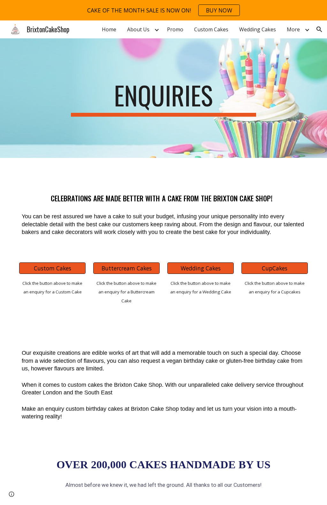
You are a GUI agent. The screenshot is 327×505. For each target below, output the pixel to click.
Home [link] (109, 29)
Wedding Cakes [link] (257, 29)
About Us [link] (138, 29)
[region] (163, 10)
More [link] (293, 29)
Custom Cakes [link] (211, 29)
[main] (163, 98)
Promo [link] (175, 29)
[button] (319, 29)
